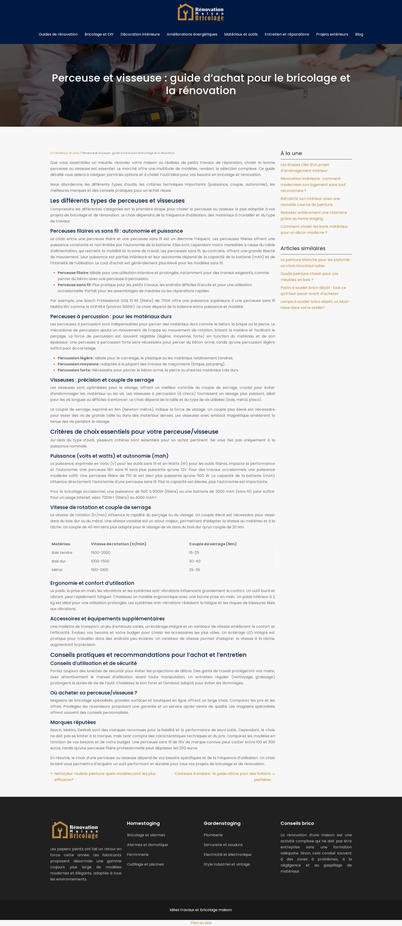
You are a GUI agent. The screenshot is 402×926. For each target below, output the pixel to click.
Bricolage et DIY (99, 34)
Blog (359, 34)
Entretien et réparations (287, 34)
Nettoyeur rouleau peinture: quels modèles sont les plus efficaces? (105, 776)
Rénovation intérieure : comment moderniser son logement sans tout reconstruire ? (313, 184)
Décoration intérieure (140, 34)
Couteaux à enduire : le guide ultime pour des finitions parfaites (223, 776)
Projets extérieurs (332, 34)
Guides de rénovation (58, 34)
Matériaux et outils (241, 34)
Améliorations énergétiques (192, 34)
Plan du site (201, 923)
